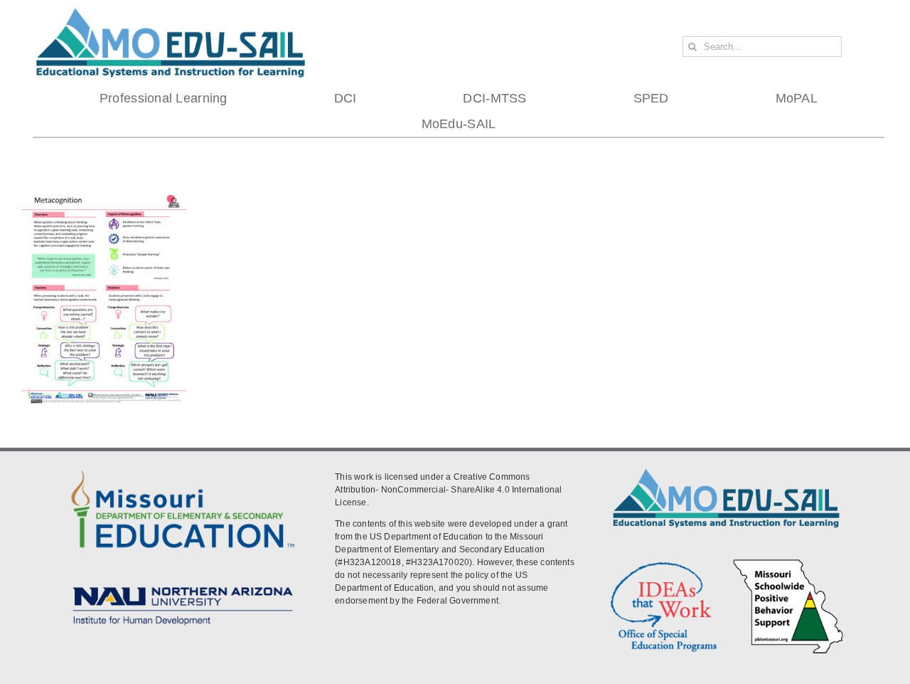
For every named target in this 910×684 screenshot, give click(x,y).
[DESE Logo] (182, 468)
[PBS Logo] (788, 562)
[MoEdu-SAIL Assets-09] (182, 584)
